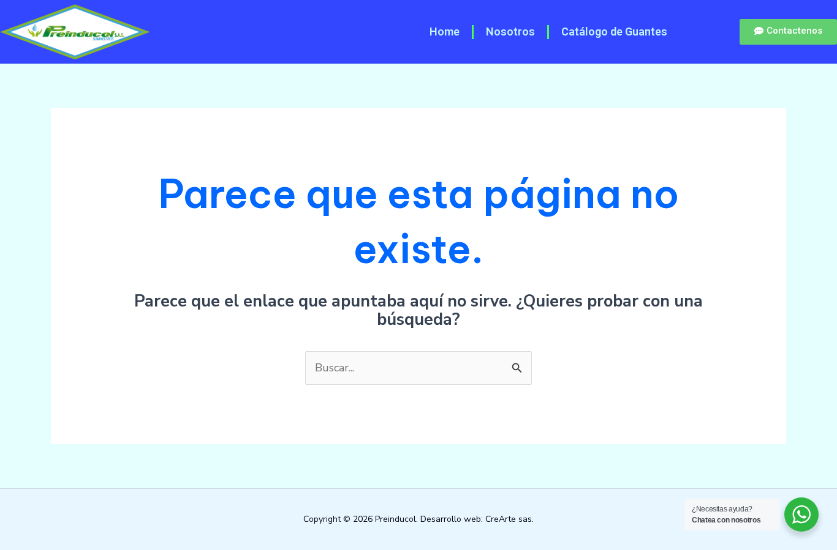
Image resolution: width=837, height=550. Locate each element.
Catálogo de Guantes (614, 31)
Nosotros (510, 31)
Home (445, 31)
